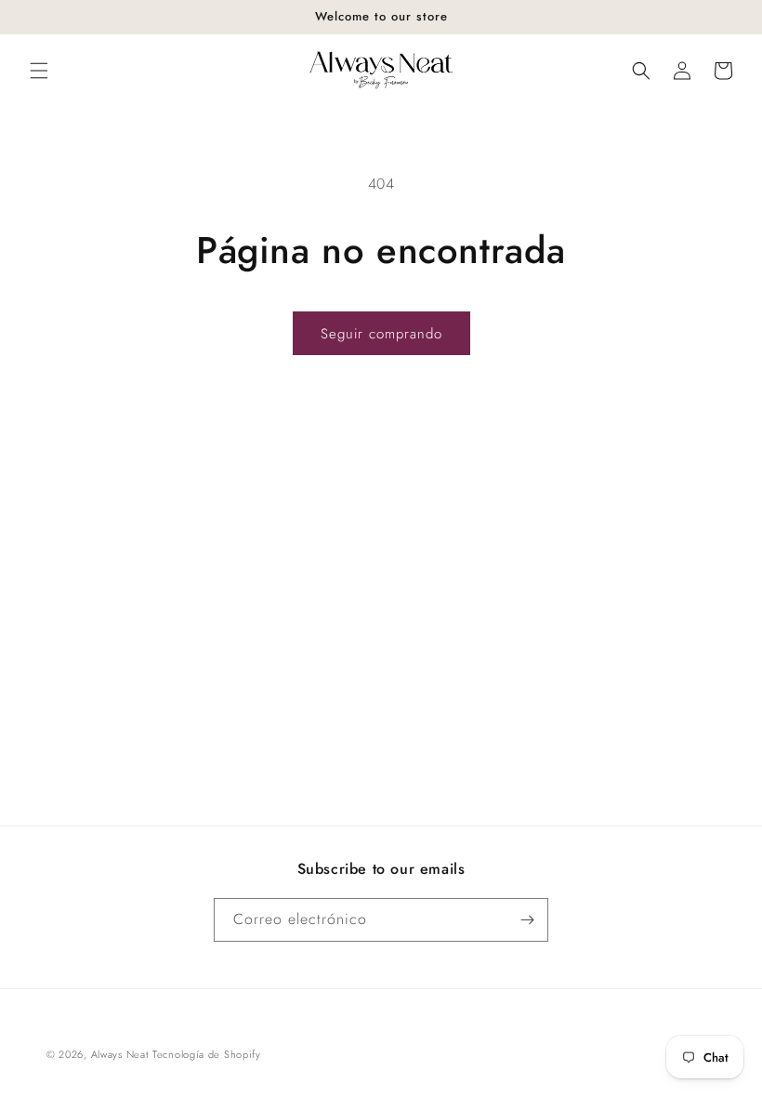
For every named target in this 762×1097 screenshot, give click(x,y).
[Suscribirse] (526, 920)
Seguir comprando (381, 334)
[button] (39, 70)
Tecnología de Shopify (206, 1054)
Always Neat (120, 1054)
